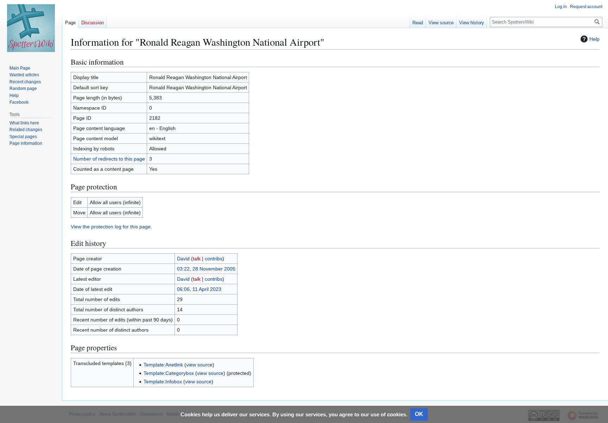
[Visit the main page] (31, 28)
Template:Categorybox (169, 373)
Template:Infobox (163, 381)
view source (199, 364)
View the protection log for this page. (111, 226)
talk (197, 258)
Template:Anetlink (163, 364)
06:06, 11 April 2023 (199, 289)
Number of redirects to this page (109, 159)
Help (594, 39)
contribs (213, 258)
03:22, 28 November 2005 (206, 269)
